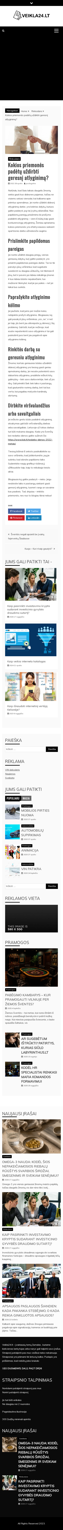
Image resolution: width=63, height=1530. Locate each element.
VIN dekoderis (12, 769)
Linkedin (34, 517)
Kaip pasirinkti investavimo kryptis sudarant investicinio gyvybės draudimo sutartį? (28, 609)
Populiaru (13, 798)
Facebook (17, 511)
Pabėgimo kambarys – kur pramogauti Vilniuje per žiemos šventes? (28, 999)
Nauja (26, 798)
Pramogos (26, 845)
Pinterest (17, 517)
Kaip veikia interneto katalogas (26, 661)
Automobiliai (27, 826)
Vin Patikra (31, 869)
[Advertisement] (31, 68)
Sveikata (9, 777)
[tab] (13, 798)
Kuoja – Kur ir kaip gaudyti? (38, 548)
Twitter (34, 511)
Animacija (30, 850)
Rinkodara (14, 158)
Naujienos (10, 773)
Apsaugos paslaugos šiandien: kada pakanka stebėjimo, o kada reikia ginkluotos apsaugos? (30, 1310)
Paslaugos (27, 806)
